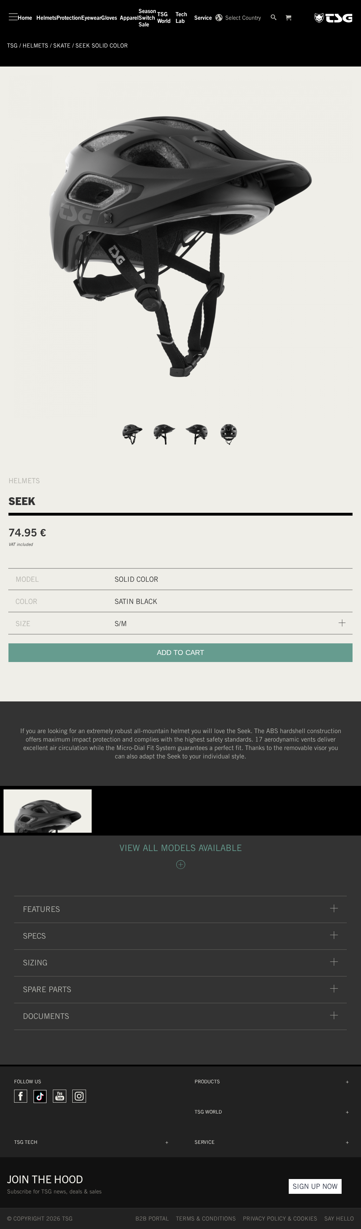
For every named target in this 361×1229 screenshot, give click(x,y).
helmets (35, 45)
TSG (12, 45)
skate (62, 45)
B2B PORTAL (152, 1218)
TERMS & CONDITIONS (206, 1218)
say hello (339, 1218)
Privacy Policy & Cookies (280, 1218)
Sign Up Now (315, 1186)
